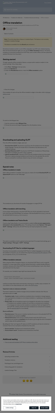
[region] (26, 404)
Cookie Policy (19, 404)
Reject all (34, 407)
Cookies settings (9, 407)
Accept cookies (44, 407)
